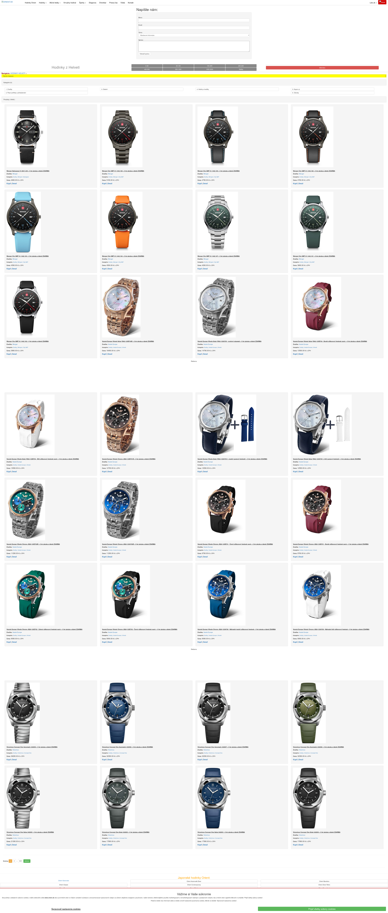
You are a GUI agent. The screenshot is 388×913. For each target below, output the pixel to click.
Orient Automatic (63, 881)
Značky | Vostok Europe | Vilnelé (117, 347)
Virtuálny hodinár (69, 2)
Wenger (15, 174)
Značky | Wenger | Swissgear (21, 177)
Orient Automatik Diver (194, 881)
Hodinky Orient (30, 2)
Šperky (82, 2)
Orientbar (102, 2)
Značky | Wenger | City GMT (116, 177)
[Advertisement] (194, 376)
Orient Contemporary (194, 885)
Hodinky (42, 2)
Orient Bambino (324, 881)
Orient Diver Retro (324, 885)
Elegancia (92, 2)
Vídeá (123, 2)
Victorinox (16, 750)
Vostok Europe (112, 344)
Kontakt (130, 2)
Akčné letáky (54, 2)
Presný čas (113, 2)
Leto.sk (373, 2)
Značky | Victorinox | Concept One (22, 753)
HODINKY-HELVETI (17, 73)
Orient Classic (63, 885)
